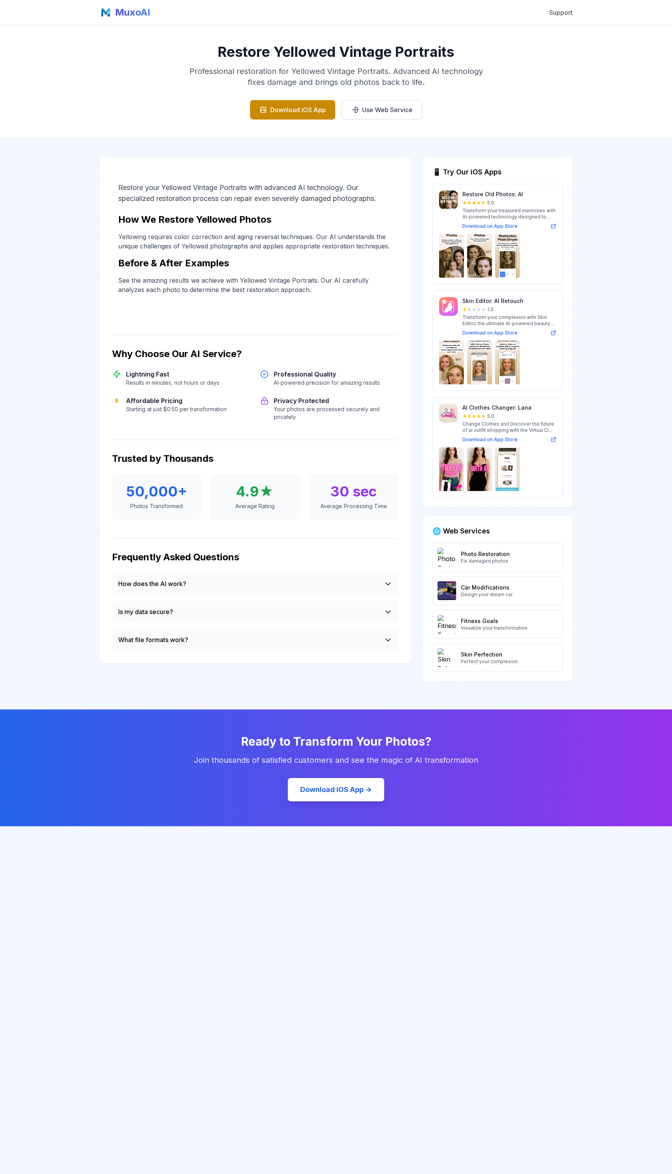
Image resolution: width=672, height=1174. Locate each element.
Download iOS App (298, 110)
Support (560, 12)
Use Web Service (387, 110)
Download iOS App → (336, 789)
